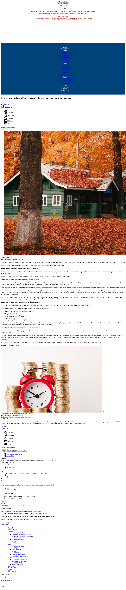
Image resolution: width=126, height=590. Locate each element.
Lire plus (3, 426)
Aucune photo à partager (8, 127)
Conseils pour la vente (66, 73)
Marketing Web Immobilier (67, 75)
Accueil (65, 47)
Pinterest (10, 118)
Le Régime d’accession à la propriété (66, 55)
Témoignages (65, 90)
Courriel (10, 124)
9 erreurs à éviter (67, 68)
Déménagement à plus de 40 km (66, 54)
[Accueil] (59, 1)
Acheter (65, 50)
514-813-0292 (10, 456)
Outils (65, 77)
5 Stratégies (66, 67)
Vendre (65, 63)
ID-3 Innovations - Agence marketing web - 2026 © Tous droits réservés (27, 473)
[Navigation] (63, 44)
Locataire (66, 60)
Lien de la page (8, 493)
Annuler (3, 129)
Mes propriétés (65, 49)
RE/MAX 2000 (5, 460)
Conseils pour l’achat (67, 52)
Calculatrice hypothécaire (66, 78)
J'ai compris (4, 523)
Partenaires (65, 85)
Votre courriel (8, 495)
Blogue (65, 88)
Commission (66, 72)
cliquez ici (39, 519)
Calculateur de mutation (67, 80)
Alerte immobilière (66, 83)
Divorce (66, 62)
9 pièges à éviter (66, 57)
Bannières (6, 104)
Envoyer (3, 501)
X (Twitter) (11, 115)
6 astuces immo (63, 3)
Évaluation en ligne (66, 82)
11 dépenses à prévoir (66, 58)
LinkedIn (10, 121)
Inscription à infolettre (10, 490)
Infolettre (7, 488)
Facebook (10, 112)
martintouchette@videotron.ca (14, 454)
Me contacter (65, 87)
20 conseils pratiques (67, 65)
